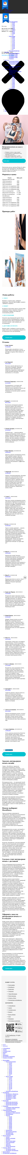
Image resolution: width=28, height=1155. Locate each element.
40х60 (13, 86)
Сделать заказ (5, 160)
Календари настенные (14, 63)
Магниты (8, 1145)
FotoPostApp (12, 1035)
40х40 (13, 84)
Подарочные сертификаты (15, 1000)
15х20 (13, 28)
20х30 (13, 30)
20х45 (13, 80)
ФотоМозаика (12, 72)
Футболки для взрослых (12, 1150)
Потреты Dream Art (13, 70)
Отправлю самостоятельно (15, 66)
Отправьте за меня (13, 67)
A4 (12, 49)
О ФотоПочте (11, 1005)
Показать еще (9, 750)
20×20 (13, 44)
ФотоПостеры (9, 1133)
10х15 (13, 24)
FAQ (9, 1016)
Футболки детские (10, 1149)
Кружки (8, 1139)
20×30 (13, 45)
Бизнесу (10, 1012)
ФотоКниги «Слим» (13, 54)
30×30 (13, 46)
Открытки (11, 991)
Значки (8, 1137)
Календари (11, 989)
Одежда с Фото (12, 998)
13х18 (13, 25)
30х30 (13, 32)
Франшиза (11, 1018)
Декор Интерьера (12, 994)
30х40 (13, 33)
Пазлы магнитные (10, 1146)
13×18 (13, 40)
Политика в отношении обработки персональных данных (13, 1040)
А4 (12, 34)
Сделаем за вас (12, 1010)
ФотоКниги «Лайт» (13, 56)
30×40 (13, 48)
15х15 (13, 26)
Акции (10, 1008)
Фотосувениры (12, 996)
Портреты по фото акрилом (15, 71)
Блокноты (11, 58)
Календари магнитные (14, 61)
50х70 (13, 87)
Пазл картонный (10, 1142)
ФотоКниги (11, 987)
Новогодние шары (10, 1141)
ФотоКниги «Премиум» (14, 53)
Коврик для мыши (10, 1138)
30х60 (13, 82)
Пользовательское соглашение (13, 1042)
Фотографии (11, 985)
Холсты (11, 74)
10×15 (13, 38)
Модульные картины (11, 1131)
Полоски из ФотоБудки (14, 50)
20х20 (13, 29)
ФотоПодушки (10, 1134)
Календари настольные (14, 62)
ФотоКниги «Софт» (13, 57)
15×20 (13, 42)
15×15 (13, 41)
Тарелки (8, 1143)
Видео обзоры (11, 1014)
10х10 (13, 37)
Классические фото (11, 1061)
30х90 (13, 83)
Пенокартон (11, 88)
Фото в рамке (12, 36)
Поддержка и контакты (14, 1021)
